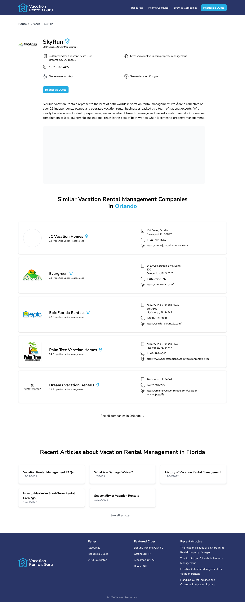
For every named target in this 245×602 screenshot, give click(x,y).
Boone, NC (140, 566)
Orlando (35, 24)
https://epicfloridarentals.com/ (163, 323)
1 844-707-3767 (156, 240)
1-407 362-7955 (156, 385)
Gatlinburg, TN (142, 554)
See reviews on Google (144, 76)
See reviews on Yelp (61, 76)
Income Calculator (158, 8)
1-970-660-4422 (59, 67)
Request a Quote (213, 8)
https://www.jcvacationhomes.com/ (167, 245)
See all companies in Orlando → (122, 416)
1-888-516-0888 (156, 318)
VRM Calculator (97, 560)
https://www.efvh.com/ (160, 284)
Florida (22, 24)
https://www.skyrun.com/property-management (158, 56)
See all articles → (122, 515)
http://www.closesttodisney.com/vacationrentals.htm (177, 359)
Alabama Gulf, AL (144, 560)
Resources (137, 8)
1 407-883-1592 (156, 279)
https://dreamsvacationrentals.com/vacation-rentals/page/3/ (172, 392)
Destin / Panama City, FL (148, 548)
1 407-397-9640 (156, 353)
